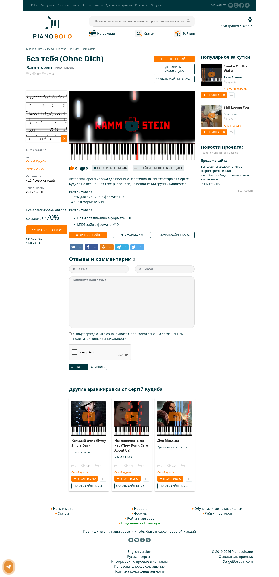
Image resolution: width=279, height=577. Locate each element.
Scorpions (230, 114)
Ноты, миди (106, 33)
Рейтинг (189, 33)
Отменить (98, 367)
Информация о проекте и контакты (139, 561)
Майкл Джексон (123, 457)
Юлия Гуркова (232, 125)
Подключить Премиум (141, 523)
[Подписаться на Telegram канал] (247, 5)
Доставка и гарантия (119, 5)
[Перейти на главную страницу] (51, 27)
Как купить (47, 5)
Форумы (156, 5)
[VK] (230, 5)
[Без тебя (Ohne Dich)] (46, 116)
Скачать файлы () (173, 79)
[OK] (236, 5)
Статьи (149, 33)
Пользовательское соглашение (139, 566)
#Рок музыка (35, 169)
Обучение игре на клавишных (218, 508)
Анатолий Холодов (235, 89)
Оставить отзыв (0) (111, 168)
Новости (141, 508)
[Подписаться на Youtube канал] (130, 539)
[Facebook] (241, 5)
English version (139, 551)
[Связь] (8, 567)
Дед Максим (168, 440)
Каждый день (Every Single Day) (88, 443)
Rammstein (39, 67)
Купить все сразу (47, 229)
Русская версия (139, 556)
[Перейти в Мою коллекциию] (103, 479)
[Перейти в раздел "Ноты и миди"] (92, 33)
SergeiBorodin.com (238, 561)
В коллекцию (133, 234)
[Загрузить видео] (89, 415)
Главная (31, 49)
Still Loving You (236, 107)
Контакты (141, 5)
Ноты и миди (46, 49)
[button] (34, 5)
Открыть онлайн (174, 59)
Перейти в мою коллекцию (159, 168)
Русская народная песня (172, 447)
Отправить (78, 367)
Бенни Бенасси (80, 452)
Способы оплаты (68, 5)
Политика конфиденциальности (139, 571)
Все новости (245, 190)
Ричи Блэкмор (234, 77)
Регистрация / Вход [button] (234, 26)
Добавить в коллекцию (174, 69)
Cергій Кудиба (36, 161)
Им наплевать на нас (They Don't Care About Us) (131, 445)
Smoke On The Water (235, 68)
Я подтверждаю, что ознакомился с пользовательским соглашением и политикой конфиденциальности (129, 336)
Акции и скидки (93, 5)
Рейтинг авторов (140, 518)
